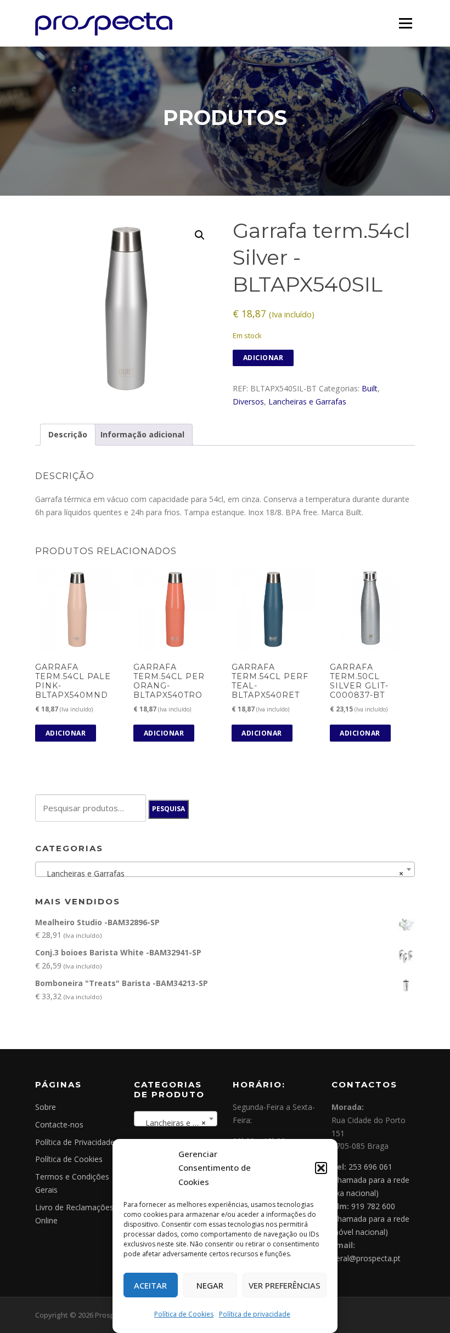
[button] (321, 1168)
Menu (405, 23)
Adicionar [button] (66, 733)
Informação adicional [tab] (142, 434)
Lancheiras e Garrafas (307, 401)
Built (370, 388)
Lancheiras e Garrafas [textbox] (221, 873)
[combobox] (225, 869)
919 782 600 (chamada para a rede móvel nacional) (370, 1219)
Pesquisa (168, 808)
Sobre (45, 1107)
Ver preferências (284, 1285)
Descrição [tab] (67, 434)
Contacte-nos (59, 1124)
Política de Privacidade (75, 1142)
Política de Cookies (183, 1314)
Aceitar (150, 1285)
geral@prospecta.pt (366, 1258)
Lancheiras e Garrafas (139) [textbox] (178, 1123)
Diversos (248, 401)
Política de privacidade (254, 1314)
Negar (209, 1285)
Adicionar (263, 357)
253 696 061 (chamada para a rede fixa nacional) (370, 1179)
